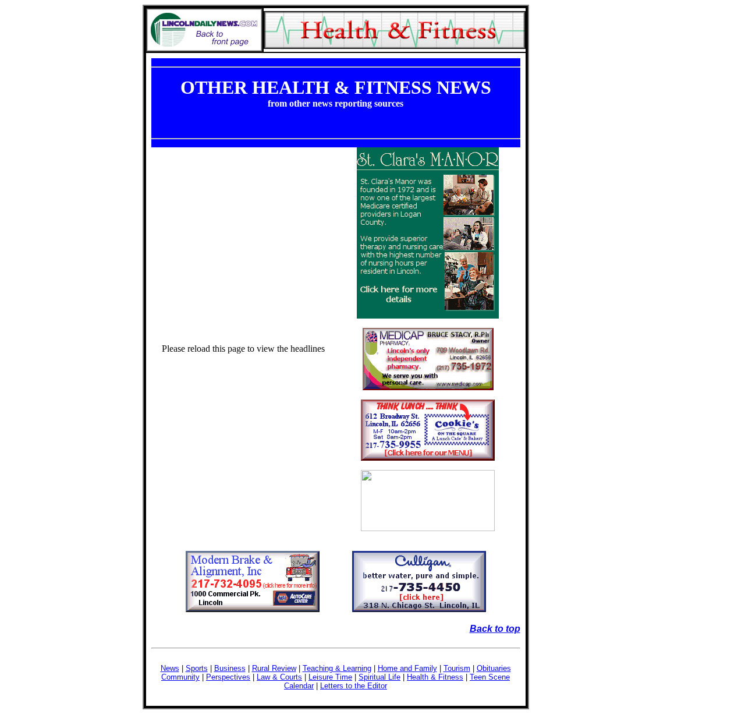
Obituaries (494, 668)
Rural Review (274, 668)
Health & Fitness (435, 677)
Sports (197, 668)
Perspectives (228, 677)
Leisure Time (330, 677)
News (170, 668)
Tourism (457, 668)
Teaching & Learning (337, 668)
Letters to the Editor (353, 685)
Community (180, 677)
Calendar (299, 685)
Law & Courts (279, 677)
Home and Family (407, 668)
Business (230, 668)
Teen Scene (490, 677)
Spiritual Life (379, 677)
